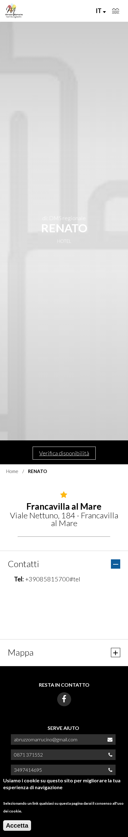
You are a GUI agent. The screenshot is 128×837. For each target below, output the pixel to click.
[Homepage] (14, 11)
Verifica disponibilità (64, 453)
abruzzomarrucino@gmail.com (45, 739)
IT (99, 10)
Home (12, 471)
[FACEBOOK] (64, 699)
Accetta (17, 825)
